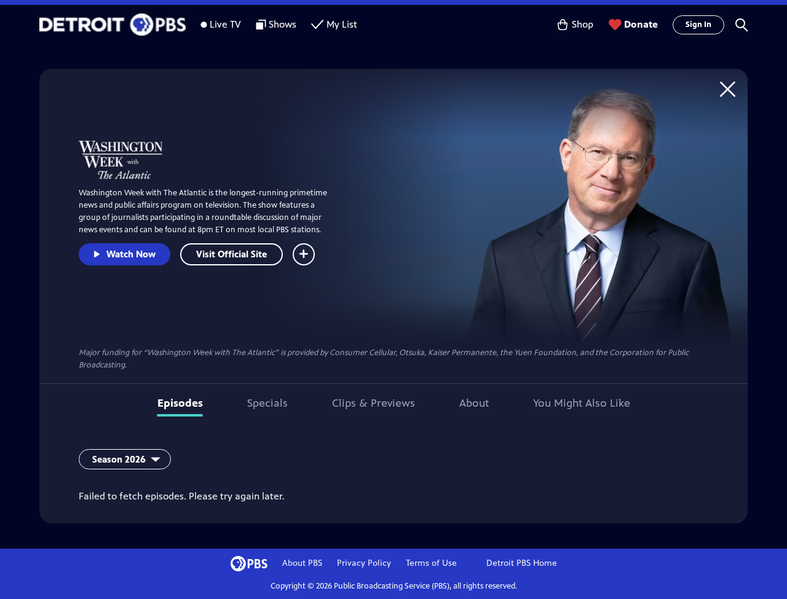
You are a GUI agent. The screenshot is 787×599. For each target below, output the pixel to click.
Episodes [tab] (180, 403)
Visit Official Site (231, 254)
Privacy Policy (364, 563)
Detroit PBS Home (521, 563)
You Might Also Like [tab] (581, 403)
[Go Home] (727, 88)
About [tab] (474, 403)
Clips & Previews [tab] (373, 403)
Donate (641, 24)
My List (341, 24)
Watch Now (131, 254)
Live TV (225, 24)
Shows (282, 24)
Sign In (698, 24)
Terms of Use (431, 563)
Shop (582, 24)
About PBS (302, 563)
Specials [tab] (267, 403)
